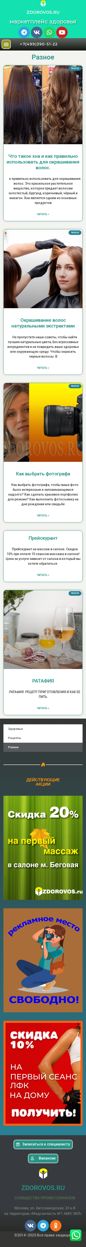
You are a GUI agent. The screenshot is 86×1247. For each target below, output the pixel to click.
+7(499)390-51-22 (39, 44)
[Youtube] (62, 32)
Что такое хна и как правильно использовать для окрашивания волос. (43, 161)
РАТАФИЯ (43, 681)
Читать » (43, 214)
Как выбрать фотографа (43, 474)
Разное (13, 747)
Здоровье (15, 729)
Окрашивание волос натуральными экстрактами (43, 323)
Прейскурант (43, 538)
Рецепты (14, 738)
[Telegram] (24, 32)
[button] (6, 44)
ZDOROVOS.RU (43, 12)
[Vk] (36, 32)
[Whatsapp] (49, 32)
